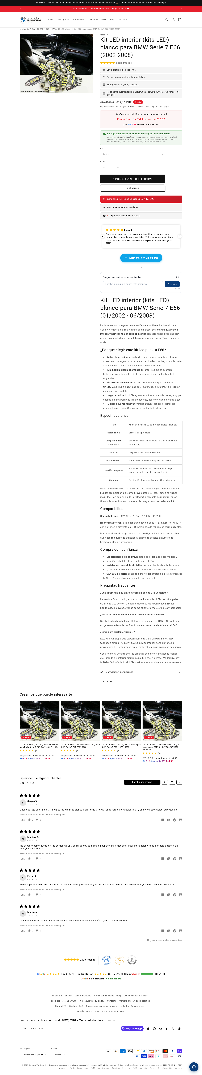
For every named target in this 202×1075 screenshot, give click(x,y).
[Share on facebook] (163, 820)
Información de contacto (172, 1068)
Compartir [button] (108, 681)
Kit (101, 148)
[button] (62, 20)
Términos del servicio (121, 1068)
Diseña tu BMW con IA (88, 1011)
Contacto (112, 1001)
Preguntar (172, 284)
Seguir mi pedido (83, 996)
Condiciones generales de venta (102, 1006)
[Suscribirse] (69, 1028)
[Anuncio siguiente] (181, 9)
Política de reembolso (79, 1068)
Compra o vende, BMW (113, 1011)
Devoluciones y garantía (136, 996)
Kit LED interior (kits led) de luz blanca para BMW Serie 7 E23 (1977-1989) (121, 745)
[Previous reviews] (103, 236)
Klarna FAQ (61, 1006)
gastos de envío (130, 107)
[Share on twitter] (169, 820)
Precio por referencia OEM (63, 1001)
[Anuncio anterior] (20, 9)
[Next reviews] (180, 236)
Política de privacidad (100, 1068)
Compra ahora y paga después (134, 1001)
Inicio (22, 29)
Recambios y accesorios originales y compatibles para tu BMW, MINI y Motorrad (82, 1065)
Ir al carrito (132, 188)
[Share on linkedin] (180, 820)
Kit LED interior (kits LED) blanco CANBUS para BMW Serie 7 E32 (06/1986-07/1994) (39, 745)
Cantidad (104, 161)
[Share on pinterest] (174, 820)
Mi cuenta (57, 996)
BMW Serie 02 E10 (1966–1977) (41, 29)
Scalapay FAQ (76, 1006)
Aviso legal (154, 1068)
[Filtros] (172, 782)
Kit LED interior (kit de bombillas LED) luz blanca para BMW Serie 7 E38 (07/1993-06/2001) (161, 747)
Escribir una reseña (142, 782)
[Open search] (165, 782)
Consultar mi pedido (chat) (107, 996)
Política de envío (140, 1068)
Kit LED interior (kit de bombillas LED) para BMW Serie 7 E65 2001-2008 (80, 745)
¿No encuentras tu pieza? (91, 1001)
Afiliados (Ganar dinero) (132, 1006)
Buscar (68, 996)
